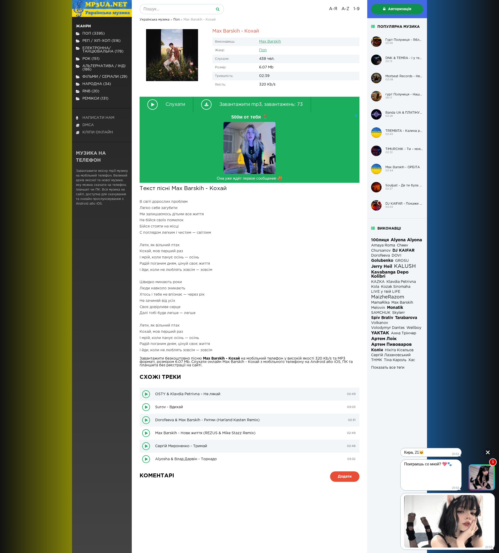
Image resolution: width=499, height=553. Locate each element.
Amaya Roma (383, 245)
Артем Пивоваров (391, 345)
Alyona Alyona (406, 240)
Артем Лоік (384, 339)
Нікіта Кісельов (399, 350)
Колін (377, 350)
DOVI (396, 255)
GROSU (402, 260)
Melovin (378, 307)
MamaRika (380, 302)
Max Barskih (270, 41)
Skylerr (398, 312)
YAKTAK (380, 333)
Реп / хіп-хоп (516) (101, 40)
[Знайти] (217, 9)
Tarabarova (406, 318)
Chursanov (381, 250)
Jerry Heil (381, 267)
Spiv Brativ (382, 318)
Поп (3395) (93, 33)
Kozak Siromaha (395, 286)
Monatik (395, 307)
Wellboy (413, 327)
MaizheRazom (387, 297)
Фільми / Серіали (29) (104, 76)
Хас (411, 360)
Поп (263, 50)
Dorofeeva (380, 255)
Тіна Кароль (395, 360)
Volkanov (379, 322)
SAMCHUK (380, 312)
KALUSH (405, 266)
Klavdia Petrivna (401, 281)
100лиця (380, 240)
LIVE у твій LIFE (385, 291)
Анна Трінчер (403, 333)
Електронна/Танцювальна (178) (102, 50)
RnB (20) (90, 91)
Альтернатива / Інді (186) (104, 67)
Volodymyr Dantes (388, 327)
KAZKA (378, 281)
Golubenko (382, 260)
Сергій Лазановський (391, 355)
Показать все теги (387, 367)
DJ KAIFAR (403, 250)
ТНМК (376, 360)
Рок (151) (91, 58)
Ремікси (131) (95, 98)
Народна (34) (96, 84)
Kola (375, 286)
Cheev (402, 245)
